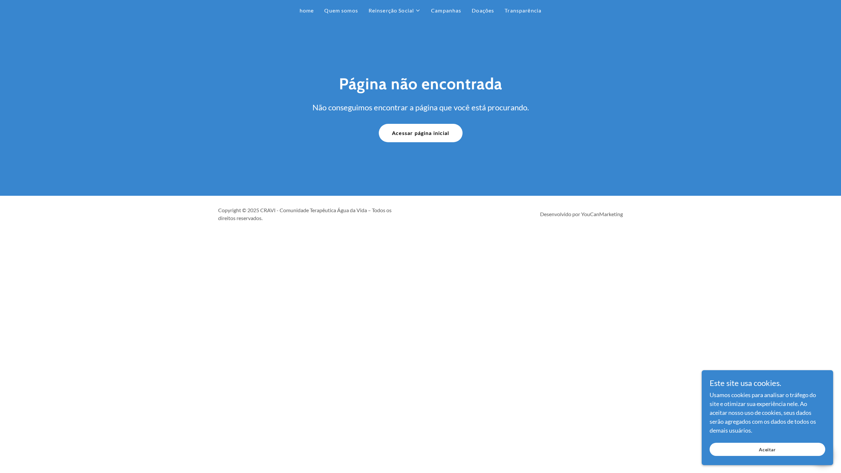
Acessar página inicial (420, 133)
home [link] (307, 10)
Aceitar (767, 449)
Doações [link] (483, 10)
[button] (394, 10)
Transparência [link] (523, 10)
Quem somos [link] (341, 10)
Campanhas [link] (446, 10)
